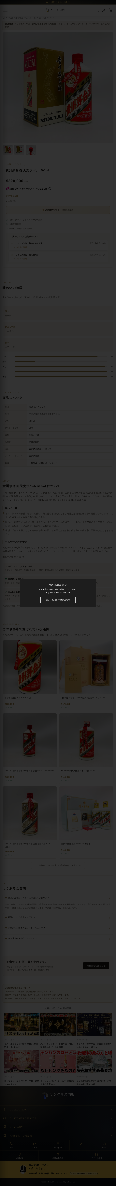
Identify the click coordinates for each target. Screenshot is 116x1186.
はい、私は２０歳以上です (58, 600)
